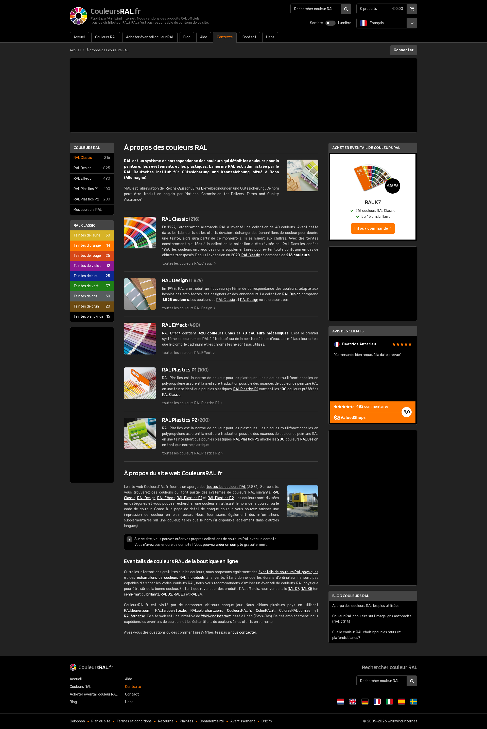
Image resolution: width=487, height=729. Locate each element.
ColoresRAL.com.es (294, 610)
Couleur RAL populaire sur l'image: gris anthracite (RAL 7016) (372, 619)
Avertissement (242, 721)
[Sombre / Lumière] (330, 23)
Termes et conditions (134, 721)
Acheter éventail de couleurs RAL (366, 147)
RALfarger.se (134, 616)
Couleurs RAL (87, 147)
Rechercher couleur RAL (389, 667)
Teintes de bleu (92, 276)
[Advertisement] (243, 95)
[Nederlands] (340, 702)
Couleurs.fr (95, 667)
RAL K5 (306, 589)
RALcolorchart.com (206, 610)
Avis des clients (347, 331)
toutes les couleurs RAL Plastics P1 (190, 403)
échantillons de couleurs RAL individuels (171, 577)
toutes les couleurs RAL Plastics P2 (191, 453)
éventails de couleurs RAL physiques (288, 572)
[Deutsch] (365, 702)
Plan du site (100, 721)
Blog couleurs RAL (350, 595)
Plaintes (186, 721)
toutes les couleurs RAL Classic (187, 263)
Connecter (404, 50)
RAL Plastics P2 (92, 199)
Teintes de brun (92, 306)
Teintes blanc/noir (92, 316)
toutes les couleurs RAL (226, 487)
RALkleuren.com (137, 610)
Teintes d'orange (92, 245)
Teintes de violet (92, 266)
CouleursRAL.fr (239, 610)
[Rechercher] (346, 9)
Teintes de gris (92, 296)
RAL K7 (293, 589)
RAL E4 (196, 594)
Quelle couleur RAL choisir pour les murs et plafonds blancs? (366, 635)
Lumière (344, 23)
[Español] (401, 702)
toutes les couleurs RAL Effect (187, 353)
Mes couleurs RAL (88, 210)
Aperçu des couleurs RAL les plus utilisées (365, 606)
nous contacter (243, 632)
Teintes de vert (92, 286)
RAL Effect (92, 178)
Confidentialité (212, 721)
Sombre (316, 23)
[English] (352, 702)
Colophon (77, 721)
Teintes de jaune (92, 235)
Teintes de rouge (92, 255)
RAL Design (92, 168)
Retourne (165, 721)
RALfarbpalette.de (170, 610)
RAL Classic (92, 158)
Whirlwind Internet (216, 616)
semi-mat (132, 594)
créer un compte (229, 544)
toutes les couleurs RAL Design (187, 308)
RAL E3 (179, 594)
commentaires (372, 406)
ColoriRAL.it (265, 610)
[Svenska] (413, 702)
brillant (152, 594)
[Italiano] (389, 702)
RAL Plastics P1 (92, 189)
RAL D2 (166, 594)
